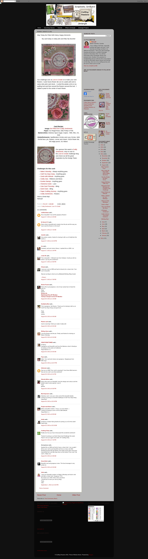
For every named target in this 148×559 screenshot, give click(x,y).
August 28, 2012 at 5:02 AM (48, 326)
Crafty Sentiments (46, 194)
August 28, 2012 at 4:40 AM (48, 316)
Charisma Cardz (46, 184)
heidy (42, 419)
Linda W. (43, 255)
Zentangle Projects (83, 27)
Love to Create (57, 80)
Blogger (91, 554)
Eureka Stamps (45, 181)
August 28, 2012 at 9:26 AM (48, 351)
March (104, 231)
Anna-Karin (44, 461)
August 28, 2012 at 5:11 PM (48, 374)
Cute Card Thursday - (47, 186)
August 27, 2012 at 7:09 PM (48, 279)
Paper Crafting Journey (48, 191)
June (103, 224)
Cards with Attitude (46, 176)
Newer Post (41, 495)
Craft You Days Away (47, 174)
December (105, 156)
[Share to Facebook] (63, 204)
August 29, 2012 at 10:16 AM (49, 425)
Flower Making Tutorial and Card (108, 95)
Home (39, 27)
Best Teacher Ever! (105, 167)
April (103, 228)
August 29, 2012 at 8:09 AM (48, 414)
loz (42, 246)
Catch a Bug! (105, 204)
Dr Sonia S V (44, 222)
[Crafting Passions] (85, 94)
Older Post (76, 495)
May (103, 226)
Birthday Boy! (105, 219)
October (104, 160)
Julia (42, 472)
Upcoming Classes (49, 27)
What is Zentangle (70, 27)
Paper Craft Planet (42, 507)
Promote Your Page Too (89, 96)
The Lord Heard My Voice (105, 207)
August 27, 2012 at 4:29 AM (48, 217)
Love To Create (56, 206)
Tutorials (60, 27)
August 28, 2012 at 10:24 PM (49, 401)
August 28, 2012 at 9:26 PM (48, 388)
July (103, 222)
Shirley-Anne (45, 331)
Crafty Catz (44, 179)
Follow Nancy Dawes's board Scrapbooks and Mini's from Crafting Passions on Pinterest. (90, 106)
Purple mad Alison (46, 406)
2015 (102, 147)
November (105, 158)
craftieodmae (45, 212)
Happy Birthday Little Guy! (105, 182)
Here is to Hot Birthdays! (105, 201)
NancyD (94, 41)
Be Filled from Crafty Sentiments (61, 128)
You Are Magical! (108, 123)
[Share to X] (61, 204)
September (105, 162)
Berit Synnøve (45, 393)
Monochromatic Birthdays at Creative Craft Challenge (105, 188)
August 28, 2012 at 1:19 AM (48, 298)
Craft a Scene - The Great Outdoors (105, 215)
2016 (102, 145)
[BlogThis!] (60, 204)
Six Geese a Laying (108, 133)
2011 (102, 238)
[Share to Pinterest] (64, 204)
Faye (42, 357)
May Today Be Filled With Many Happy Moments (105, 172)
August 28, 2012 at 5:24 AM (48, 337)
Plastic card (44, 321)
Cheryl (43, 267)
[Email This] (58, 204)
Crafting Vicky (45, 430)
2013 (102, 151)
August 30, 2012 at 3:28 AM (48, 456)
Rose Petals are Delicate (105, 192)
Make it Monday (45, 171)
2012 (102, 154)
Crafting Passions (87, 91)
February (104, 233)
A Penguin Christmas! (105, 211)
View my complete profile (90, 65)
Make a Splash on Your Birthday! (105, 197)
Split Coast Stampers (43, 505)
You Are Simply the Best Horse (105, 178)
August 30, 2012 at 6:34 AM (48, 467)
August (104, 165)
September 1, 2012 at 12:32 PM (49, 485)
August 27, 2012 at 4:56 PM (48, 261)
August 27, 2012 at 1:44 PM (48, 250)
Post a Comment (43, 488)
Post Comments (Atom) (51, 498)
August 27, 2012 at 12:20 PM (49, 241)
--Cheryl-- (43, 277)
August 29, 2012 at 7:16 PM (48, 440)
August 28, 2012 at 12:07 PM (49, 363)
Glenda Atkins (45, 379)
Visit (40, 529)
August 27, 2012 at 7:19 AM (48, 229)
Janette (43, 235)
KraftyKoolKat (45, 304)
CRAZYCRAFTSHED (47, 342)
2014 (102, 149)
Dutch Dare (44, 189)
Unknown (44, 368)
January (104, 235)
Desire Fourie (45, 284)
